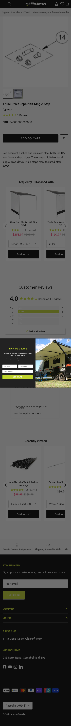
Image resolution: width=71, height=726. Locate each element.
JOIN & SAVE (17, 377)
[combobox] (17, 371)
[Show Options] (31, 371)
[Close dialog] (69, 340)
